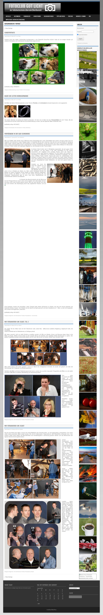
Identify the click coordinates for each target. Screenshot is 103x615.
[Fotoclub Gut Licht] (32, 12)
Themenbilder (26, 16)
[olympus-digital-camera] (88, 176)
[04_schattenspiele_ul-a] (88, 158)
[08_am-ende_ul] (88, 391)
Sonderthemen (37, 16)
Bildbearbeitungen (48, 16)
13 (50, 595)
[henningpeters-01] (88, 571)
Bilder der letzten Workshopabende (16, 96)
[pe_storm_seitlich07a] (88, 337)
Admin (20, 325)
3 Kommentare (26, 89)
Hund (17, 89)
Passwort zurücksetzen (83, 43)
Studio (32, 419)
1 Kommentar (34, 315)
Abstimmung (17, 16)
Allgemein (11, 315)
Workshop (28, 127)
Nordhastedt (11, 127)
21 (54, 597)
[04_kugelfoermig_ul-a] (88, 409)
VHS (90, 16)
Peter (19, 36)
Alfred (19, 99)
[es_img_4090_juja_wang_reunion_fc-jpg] (88, 355)
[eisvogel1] (88, 499)
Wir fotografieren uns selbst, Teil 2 (17, 322)
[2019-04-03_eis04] (88, 301)
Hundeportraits (10, 33)
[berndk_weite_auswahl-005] (88, 230)
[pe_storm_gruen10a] (88, 248)
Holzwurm (22, 137)
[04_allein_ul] (88, 86)
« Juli (38, 603)
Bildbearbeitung (12, 89)
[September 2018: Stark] (88, 535)
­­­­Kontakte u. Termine (81, 16)
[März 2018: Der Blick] (88, 140)
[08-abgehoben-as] (87, 578)
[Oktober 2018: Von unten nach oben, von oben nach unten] (88, 104)
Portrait (21, 89)
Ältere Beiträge (8, 28)
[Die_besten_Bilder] (88, 122)
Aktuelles (8, 16)
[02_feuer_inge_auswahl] (88, 481)
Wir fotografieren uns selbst (14, 426)
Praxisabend (28, 315)
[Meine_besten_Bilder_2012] (88, 194)
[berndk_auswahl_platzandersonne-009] (88, 463)
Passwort (79, 31)
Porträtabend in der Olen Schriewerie (17, 134)
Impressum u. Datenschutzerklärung (15, 20)
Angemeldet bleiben (82, 34)
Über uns (70, 16)
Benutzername (80, 28)
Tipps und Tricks (61, 16)
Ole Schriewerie (18, 127)
